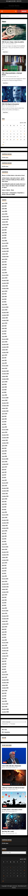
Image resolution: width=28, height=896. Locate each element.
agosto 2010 (4, 690)
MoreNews (20, 886)
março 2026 (4, 211)
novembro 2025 (5, 219)
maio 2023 (4, 299)
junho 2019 (4, 419)
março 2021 (4, 363)
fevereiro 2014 (5, 579)
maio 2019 (4, 421)
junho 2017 (4, 472)
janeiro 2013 (4, 613)
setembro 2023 (5, 288)
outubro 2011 (4, 653)
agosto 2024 (4, 259)
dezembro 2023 (5, 280)
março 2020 (4, 395)
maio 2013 (4, 602)
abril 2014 (4, 573)
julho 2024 (4, 262)
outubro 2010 (5, 685)
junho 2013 (4, 600)
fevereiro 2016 (5, 515)
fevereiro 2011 (5, 674)
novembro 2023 (5, 283)
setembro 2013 (5, 592)
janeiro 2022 (4, 342)
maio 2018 (4, 453)
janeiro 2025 (4, 246)
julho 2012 (4, 629)
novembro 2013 (5, 587)
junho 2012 (4, 632)
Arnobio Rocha (14, 5)
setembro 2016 (5, 496)
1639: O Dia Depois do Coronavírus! (14, 94)
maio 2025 (4, 235)
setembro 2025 (5, 224)
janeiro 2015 (4, 549)
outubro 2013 (5, 589)
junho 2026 (4, 208)
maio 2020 (4, 389)
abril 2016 (4, 509)
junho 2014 (4, 568)
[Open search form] (15, 11)
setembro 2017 (5, 464)
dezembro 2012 (5, 616)
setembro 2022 (5, 320)
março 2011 (4, 672)
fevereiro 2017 (5, 483)
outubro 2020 (5, 376)
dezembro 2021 (5, 344)
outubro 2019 (5, 408)
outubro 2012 (5, 621)
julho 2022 (4, 326)
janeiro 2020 (4, 400)
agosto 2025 (4, 227)
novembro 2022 (5, 315)
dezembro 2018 (5, 435)
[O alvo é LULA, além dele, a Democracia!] (14, 756)
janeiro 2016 (4, 517)
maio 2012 (4, 634)
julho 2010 (4, 693)
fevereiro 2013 (5, 610)
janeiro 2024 (4, 278)
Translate (12, 724)
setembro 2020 (5, 379)
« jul (3, 144)
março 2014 (4, 576)
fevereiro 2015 (5, 547)
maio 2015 (4, 539)
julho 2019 (4, 416)
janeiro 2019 (4, 432)
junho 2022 (4, 328)
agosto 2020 (4, 381)
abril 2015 (4, 541)
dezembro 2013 (5, 584)
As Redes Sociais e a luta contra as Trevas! (16, 175)
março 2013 (4, 608)
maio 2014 (4, 571)
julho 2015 (4, 533)
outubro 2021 (5, 350)
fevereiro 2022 (5, 339)
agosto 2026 (4, 203)
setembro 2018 (5, 443)
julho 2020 (4, 384)
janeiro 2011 (4, 677)
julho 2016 (4, 501)
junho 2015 (4, 536)
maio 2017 (4, 475)
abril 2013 (4, 605)
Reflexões (5, 38)
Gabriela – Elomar (10, 190)
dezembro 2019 (5, 403)
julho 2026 (4, 206)
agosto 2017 (4, 467)
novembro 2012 (5, 618)
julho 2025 (4, 230)
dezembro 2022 (5, 312)
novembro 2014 (5, 555)
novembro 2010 (5, 682)
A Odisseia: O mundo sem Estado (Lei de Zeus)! (13, 787)
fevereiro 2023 (5, 307)
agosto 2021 (4, 355)
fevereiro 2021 (5, 365)
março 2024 (4, 272)
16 (24, 134)
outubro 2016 (5, 493)
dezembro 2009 (5, 709)
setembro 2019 (5, 411)
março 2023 (4, 304)
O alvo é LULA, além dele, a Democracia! (11, 766)
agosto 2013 (4, 595)
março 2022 (4, 336)
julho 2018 (4, 448)
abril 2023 (4, 302)
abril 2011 (4, 669)
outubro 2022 (5, 318)
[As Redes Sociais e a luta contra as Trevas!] (14, 800)
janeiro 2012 (4, 645)
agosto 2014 (4, 563)
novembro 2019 (5, 405)
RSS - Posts (4, 729)
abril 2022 (4, 334)
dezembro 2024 (5, 248)
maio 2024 (4, 267)
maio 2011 (4, 666)
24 (3, 139)
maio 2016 (4, 507)
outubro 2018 (5, 440)
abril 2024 (4, 270)
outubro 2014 (5, 557)
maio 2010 (4, 696)
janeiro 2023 (4, 310)
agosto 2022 (4, 323)
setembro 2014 (5, 560)
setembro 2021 (5, 352)
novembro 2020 (5, 373)
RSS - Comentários (6, 732)
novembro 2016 (5, 491)
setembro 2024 (5, 256)
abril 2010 (4, 698)
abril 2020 (4, 392)
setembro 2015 (5, 528)
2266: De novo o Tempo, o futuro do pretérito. (14, 32)
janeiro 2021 (4, 368)
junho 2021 (4, 360)
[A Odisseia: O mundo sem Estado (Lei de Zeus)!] (14, 778)
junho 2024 (4, 264)
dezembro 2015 (5, 520)
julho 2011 (4, 661)
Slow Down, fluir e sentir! (8, 831)
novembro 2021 (5, 347)
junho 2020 (4, 387)
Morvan (3, 175)
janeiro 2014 (4, 581)
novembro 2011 (5, 650)
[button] (2, 11)
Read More (6, 52)
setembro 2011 (5, 656)
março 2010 (4, 701)
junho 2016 (4, 504)
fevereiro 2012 (5, 642)
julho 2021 (4, 358)
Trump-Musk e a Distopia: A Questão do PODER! (13, 193)
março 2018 (4, 456)
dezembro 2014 (5, 552)
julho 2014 (4, 565)
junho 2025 (4, 232)
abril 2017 (4, 477)
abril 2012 (4, 637)
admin (4, 43)
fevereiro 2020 (5, 397)
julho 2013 (4, 597)
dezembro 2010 (5, 680)
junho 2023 (4, 296)
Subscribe (24, 11)
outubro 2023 (5, 286)
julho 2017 (4, 469)
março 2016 (4, 512)
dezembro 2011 (5, 648)
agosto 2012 (4, 626)
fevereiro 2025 (5, 243)
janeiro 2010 (4, 706)
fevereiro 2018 (5, 459)
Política (4, 762)
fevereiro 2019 (5, 429)
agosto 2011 (4, 658)
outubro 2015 (5, 525)
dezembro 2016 (5, 488)
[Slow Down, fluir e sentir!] (14, 821)
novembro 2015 (5, 523)
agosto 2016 (4, 499)
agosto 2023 (4, 291)
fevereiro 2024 (5, 275)
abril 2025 (4, 238)
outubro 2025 (5, 222)
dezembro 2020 (5, 371)
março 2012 (4, 640)
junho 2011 (4, 664)
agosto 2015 (4, 531)
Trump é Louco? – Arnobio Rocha (9, 192)
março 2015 (4, 544)
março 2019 (4, 427)
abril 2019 (4, 424)
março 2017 (4, 480)
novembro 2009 (5, 712)
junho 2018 (4, 451)
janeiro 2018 (4, 461)
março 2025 (4, 240)
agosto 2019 (4, 413)
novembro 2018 (5, 437)
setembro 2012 (5, 624)
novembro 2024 (5, 251)
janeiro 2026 (4, 214)
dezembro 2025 (5, 216)
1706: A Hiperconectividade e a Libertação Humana (14, 63)
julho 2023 (4, 294)
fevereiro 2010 (5, 704)
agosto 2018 (4, 445)
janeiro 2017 (4, 485)
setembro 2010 (5, 688)
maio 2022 (4, 331)
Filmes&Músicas (6, 784)
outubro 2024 (5, 254)
